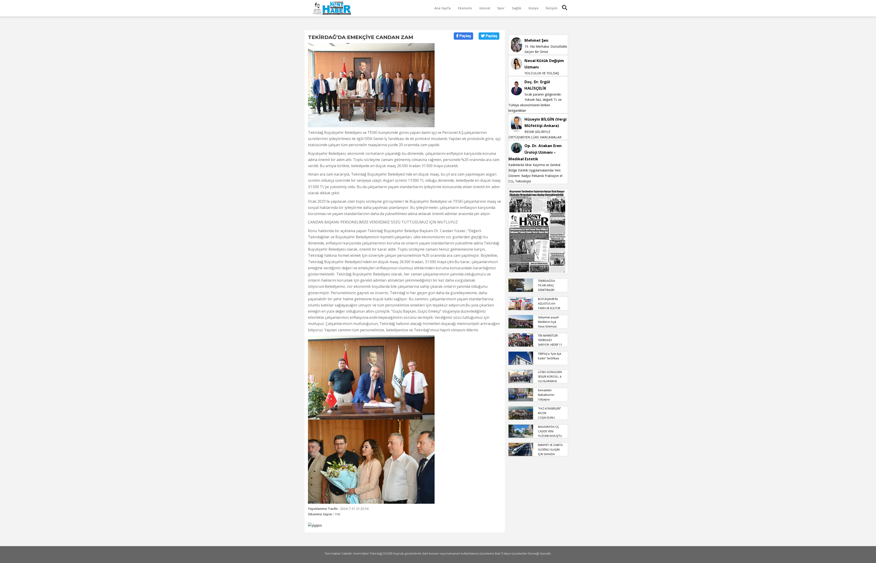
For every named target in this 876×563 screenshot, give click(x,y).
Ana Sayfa (442, 8)
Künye (533, 8)
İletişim (552, 8)
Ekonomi (465, 8)
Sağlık (516, 8)
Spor (501, 8)
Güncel (484, 8)
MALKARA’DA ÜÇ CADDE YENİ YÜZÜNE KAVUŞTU (550, 431)
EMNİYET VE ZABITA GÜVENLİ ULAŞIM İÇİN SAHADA (550, 449)
